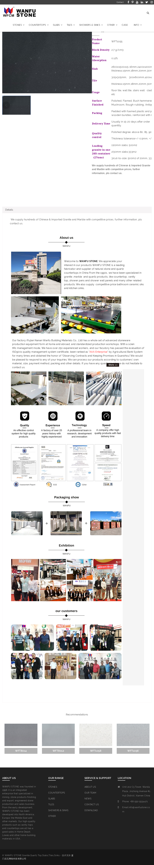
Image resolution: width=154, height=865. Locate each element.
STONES (52, 787)
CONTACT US (92, 804)
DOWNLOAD (91, 810)
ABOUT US (90, 787)
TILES (51, 804)
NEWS (88, 798)
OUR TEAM (90, 792)
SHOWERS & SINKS (58, 810)
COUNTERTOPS (56, 792)
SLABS (51, 798)
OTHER (52, 816)
